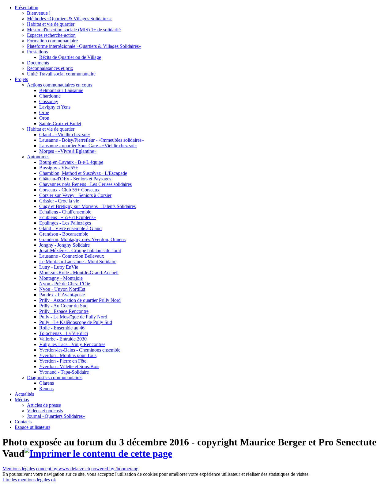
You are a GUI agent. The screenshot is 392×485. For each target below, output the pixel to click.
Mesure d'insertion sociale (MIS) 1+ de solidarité (74, 29)
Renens (46, 388)
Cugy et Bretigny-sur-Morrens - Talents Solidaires (87, 206)
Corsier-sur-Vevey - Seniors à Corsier (75, 195)
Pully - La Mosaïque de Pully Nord (73, 316)
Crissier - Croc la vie (59, 200)
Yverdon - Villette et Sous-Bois (69, 366)
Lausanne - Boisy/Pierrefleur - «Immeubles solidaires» (91, 140)
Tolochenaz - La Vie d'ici (63, 333)
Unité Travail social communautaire (61, 73)
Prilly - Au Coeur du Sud (63, 305)
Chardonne (50, 95)
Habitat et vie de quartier (50, 24)
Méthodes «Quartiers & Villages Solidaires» (69, 18)
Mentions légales (18, 468)
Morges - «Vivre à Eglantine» (67, 151)
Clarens (46, 383)
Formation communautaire (52, 40)
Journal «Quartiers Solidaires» (56, 416)
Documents (38, 62)
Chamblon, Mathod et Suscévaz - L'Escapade (83, 173)
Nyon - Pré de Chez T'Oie (64, 283)
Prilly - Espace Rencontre (64, 311)
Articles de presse (44, 405)
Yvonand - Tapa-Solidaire (64, 372)
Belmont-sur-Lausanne (61, 90)
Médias (22, 399)
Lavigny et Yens (54, 107)
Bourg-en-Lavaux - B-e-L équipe (71, 162)
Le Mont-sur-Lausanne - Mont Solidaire (77, 261)
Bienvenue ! (39, 13)
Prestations (37, 51)
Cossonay (48, 101)
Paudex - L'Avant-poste (62, 294)
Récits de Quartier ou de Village (70, 57)
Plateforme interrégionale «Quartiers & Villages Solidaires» (84, 46)
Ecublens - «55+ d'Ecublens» (67, 217)
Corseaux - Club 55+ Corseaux (69, 189)
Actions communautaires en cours (59, 84)
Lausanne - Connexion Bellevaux (71, 256)
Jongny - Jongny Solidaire (64, 245)
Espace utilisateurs (32, 427)
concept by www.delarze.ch (63, 468)
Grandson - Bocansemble (63, 234)
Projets (21, 79)
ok (53, 479)
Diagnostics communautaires (54, 377)
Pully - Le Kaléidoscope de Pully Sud (75, 322)
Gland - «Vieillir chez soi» (64, 134)
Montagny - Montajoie (61, 278)
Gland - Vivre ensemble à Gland (70, 228)
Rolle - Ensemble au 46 (62, 327)
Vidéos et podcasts (45, 410)
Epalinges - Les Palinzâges (65, 222)
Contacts (23, 421)
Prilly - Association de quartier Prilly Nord (80, 300)
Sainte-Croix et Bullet (60, 123)
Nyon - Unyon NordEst (62, 289)
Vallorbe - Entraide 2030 (63, 338)
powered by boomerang (114, 468)
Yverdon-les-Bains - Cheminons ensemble (79, 349)
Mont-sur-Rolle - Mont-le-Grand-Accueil (79, 272)
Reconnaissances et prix (50, 68)
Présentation (26, 7)
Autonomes (38, 156)
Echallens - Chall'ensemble (65, 211)
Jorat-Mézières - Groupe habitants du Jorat (80, 250)
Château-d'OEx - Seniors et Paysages (75, 178)
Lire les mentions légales (26, 479)
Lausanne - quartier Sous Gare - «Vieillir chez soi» (88, 145)
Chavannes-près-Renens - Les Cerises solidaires (85, 184)
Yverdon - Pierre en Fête (62, 361)
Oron (44, 118)
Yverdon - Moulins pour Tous (67, 355)
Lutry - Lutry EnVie (58, 267)
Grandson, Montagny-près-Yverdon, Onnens (82, 239)
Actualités (24, 394)
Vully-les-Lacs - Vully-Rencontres (72, 344)
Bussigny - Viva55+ (58, 167)
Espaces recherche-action (51, 35)
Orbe (44, 112)
